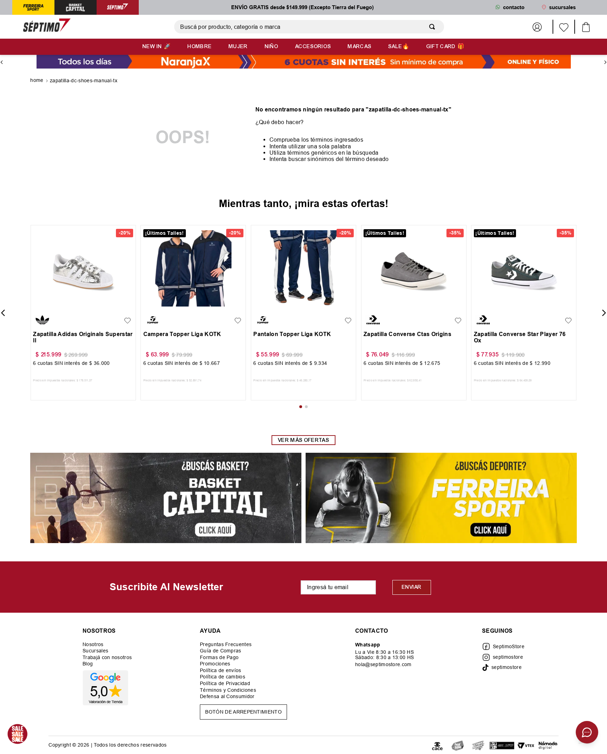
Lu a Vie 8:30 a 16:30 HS (384, 652)
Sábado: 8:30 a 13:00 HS (384, 657)
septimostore (508, 657)
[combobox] (309, 26)
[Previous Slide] (2, 62)
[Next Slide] (605, 62)
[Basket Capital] (165, 498)
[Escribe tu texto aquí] (457, 745)
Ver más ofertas (303, 440)
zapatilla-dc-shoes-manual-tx (83, 80)
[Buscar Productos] (433, 27)
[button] (40, 304)
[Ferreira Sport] (441, 498)
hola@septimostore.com (383, 664)
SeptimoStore (508, 646)
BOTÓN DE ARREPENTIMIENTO (243, 712)
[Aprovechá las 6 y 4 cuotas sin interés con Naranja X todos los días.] (304, 62)
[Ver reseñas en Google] (107, 687)
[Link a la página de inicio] (37, 81)
